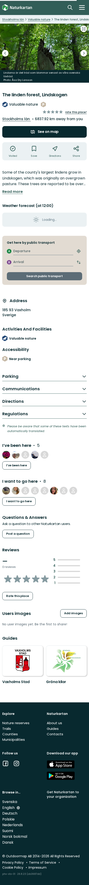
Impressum (38, 867)
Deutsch (9, 813)
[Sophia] (35, 455)
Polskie (8, 819)
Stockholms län (16, 119)
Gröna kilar (56, 681)
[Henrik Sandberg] (16, 455)
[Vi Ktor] (25, 491)
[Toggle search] (70, 7)
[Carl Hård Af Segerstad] (25, 455)
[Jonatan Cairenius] (35, 491)
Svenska (9, 801)
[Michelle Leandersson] (44, 491)
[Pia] (6, 491)
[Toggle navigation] (82, 7)
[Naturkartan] (17, 7)
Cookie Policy (13, 867)
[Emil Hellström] (6, 455)
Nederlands (12, 825)
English (9, 807)
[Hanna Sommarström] (54, 491)
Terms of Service (43, 862)
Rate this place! (76, 112)
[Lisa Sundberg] (73, 491)
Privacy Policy (13, 862)
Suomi (7, 830)
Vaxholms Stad (16, 681)
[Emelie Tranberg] (16, 491)
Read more (12, 191)
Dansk (7, 842)
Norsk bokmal (14, 836)
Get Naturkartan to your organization (63, 794)
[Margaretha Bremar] (64, 491)
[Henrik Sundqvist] (44, 455)
